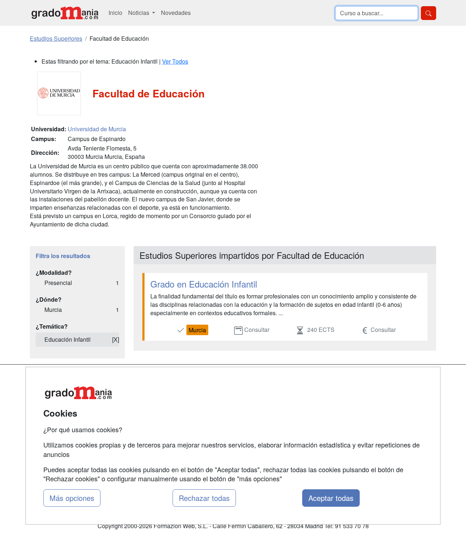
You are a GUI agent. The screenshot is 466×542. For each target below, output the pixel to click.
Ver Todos (175, 61)
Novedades (176, 12)
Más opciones (72, 498)
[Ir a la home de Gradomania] (65, 13)
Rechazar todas (204, 498)
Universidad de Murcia (97, 129)
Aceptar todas (331, 498)
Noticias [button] (139, 12)
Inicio (115, 12)
